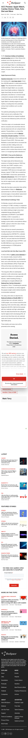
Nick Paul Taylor (4, 559)
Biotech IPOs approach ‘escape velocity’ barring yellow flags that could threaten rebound (9, 546)
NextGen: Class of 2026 (9, 392)
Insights (3, 634)
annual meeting (5, 58)
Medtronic (19, 189)
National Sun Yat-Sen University (10, 283)
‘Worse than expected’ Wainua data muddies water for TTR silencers (8, 472)
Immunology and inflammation (6, 622)
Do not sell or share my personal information (14, 384)
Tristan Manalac (18, 604)
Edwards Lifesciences (7, 176)
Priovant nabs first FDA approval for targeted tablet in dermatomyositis (9, 613)
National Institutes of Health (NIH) (11, 298)
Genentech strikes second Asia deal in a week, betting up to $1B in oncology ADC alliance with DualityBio (13, 601)
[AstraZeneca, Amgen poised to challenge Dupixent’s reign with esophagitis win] (23, 623)
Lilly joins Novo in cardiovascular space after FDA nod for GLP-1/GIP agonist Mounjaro (9, 497)
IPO (2, 542)
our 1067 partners (11, 353)
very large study (16, 81)
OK (14, 378)
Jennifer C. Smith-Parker (20, 641)
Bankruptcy (4, 483)
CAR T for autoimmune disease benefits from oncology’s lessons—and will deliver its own (9, 514)
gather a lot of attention (18, 254)
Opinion (3, 510)
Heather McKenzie (5, 464)
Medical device (6, 389)
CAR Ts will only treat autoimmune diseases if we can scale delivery (9, 524)
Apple (3, 85)
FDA (2, 493)
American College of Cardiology (14, 56)
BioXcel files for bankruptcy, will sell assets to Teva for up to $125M (9, 485)
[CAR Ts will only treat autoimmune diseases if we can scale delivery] (23, 524)
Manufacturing (5, 553)
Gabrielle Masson (5, 475)
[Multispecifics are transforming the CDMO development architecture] (23, 636)
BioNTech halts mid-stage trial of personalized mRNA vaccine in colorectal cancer (9, 461)
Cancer (3, 458)
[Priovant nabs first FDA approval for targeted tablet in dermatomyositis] (23, 611)
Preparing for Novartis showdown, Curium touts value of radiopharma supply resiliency (10, 556)
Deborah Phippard (5, 516)
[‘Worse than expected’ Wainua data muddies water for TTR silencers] (23, 471)
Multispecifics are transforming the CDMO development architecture (9, 638)
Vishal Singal (4, 526)
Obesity (3, 531)
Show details (19, 374)
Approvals (4, 609)
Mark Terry (19, 14)
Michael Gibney (4, 488)
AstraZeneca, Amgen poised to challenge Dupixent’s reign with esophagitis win (10, 626)
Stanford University (7, 79)
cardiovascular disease (8, 469)
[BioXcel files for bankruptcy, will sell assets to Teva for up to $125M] (23, 486)
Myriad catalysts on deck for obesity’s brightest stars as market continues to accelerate (9, 535)
